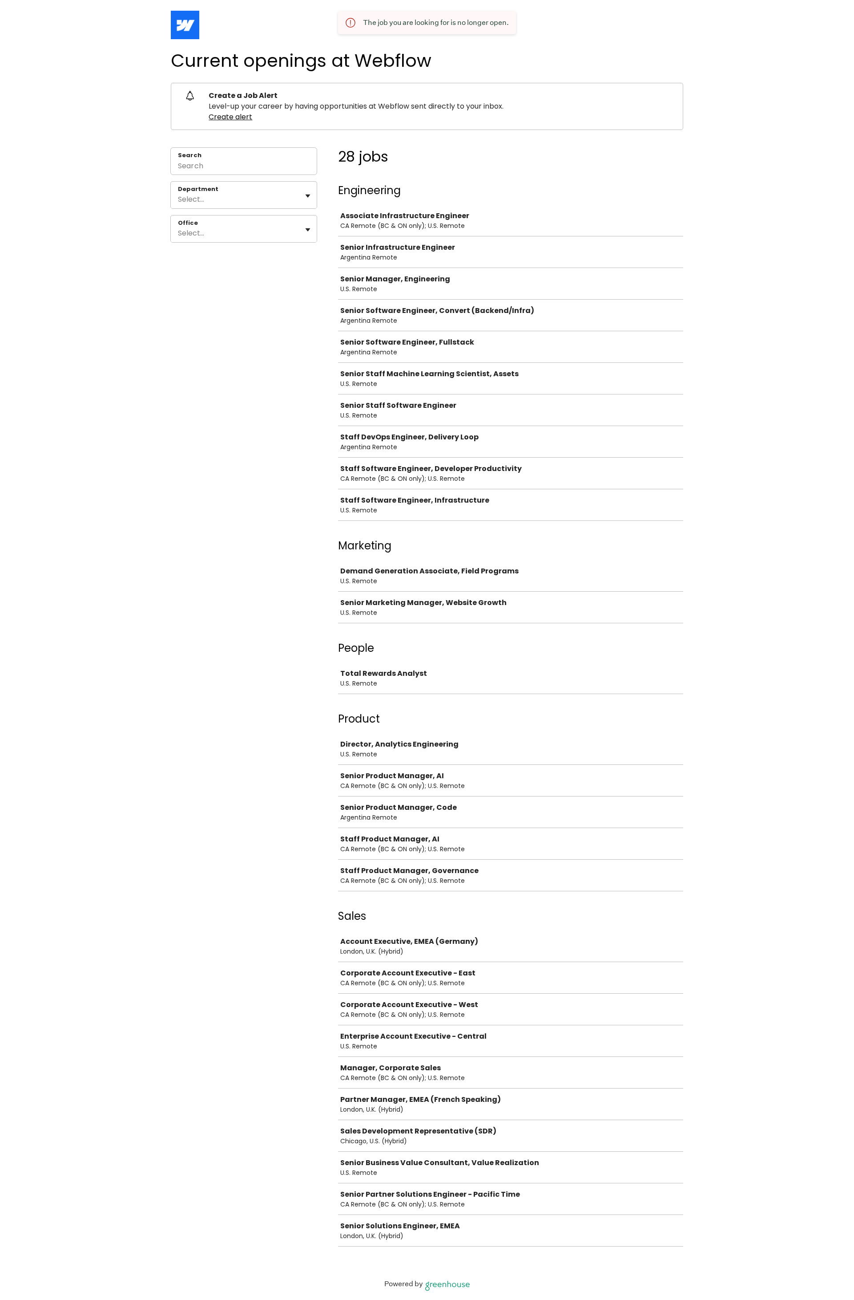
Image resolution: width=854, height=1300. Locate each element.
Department (198, 189)
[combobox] (179, 199)
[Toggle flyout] (307, 196)
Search (189, 155)
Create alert (230, 117)
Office (188, 223)
